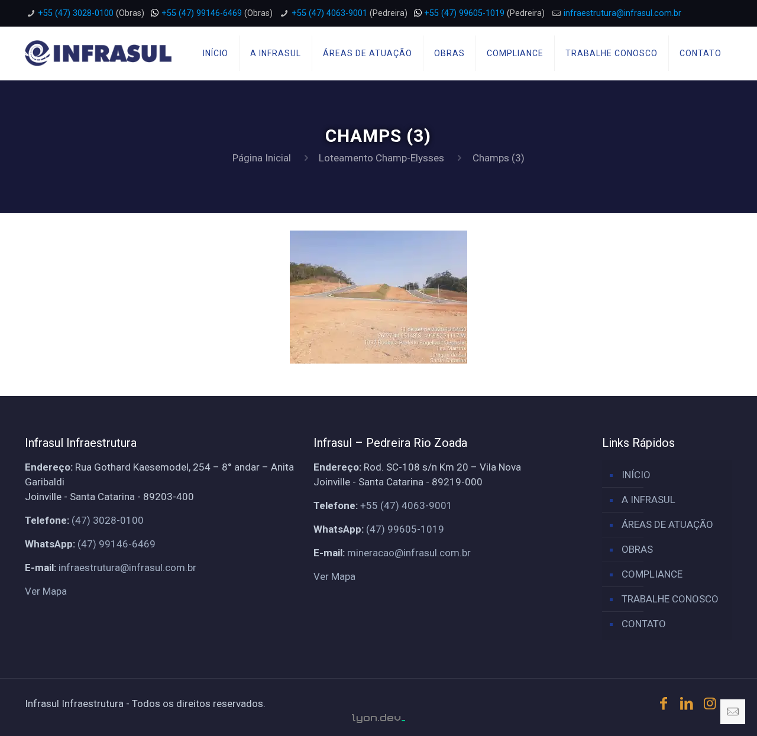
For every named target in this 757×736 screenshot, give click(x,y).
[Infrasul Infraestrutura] (99, 53)
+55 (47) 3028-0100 (76, 13)
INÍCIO (636, 475)
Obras (637, 549)
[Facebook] (664, 703)
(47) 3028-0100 (108, 520)
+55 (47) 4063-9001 (329, 13)
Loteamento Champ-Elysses (381, 158)
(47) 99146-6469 (116, 544)
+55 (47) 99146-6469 (201, 13)
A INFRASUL (648, 499)
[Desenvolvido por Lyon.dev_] (378, 718)
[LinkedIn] (687, 703)
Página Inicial (261, 158)
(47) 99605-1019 (405, 529)
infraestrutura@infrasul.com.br (622, 13)
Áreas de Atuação (667, 524)
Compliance (652, 574)
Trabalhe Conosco (670, 599)
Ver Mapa (46, 591)
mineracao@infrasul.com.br (409, 553)
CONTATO (644, 624)
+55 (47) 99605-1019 (464, 13)
